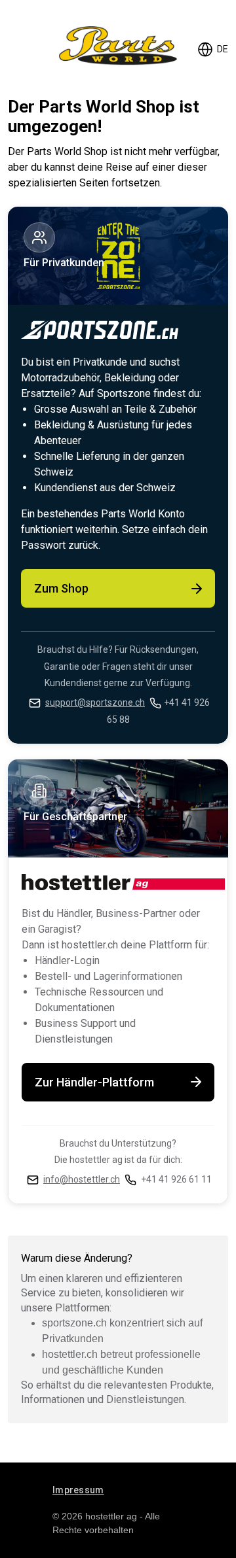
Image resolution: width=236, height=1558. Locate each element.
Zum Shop (61, 588)
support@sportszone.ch (95, 702)
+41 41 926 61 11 (176, 1179)
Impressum (78, 1490)
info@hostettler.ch (81, 1179)
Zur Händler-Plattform (94, 1082)
